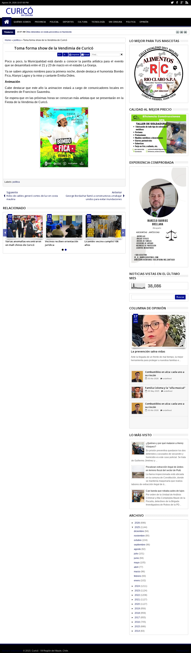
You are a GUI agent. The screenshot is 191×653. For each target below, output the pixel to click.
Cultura (82, 21)
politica (16, 182)
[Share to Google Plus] (16, 236)
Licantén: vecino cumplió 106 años (101, 243)
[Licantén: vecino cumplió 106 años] (104, 226)
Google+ (181, 2)
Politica (130, 21)
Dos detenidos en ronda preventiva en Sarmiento (49, 32)
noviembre (139, 535)
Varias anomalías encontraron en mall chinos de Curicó (23, 243)
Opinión (144, 21)
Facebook (177, 2)
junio (137, 558)
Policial (54, 21)
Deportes (68, 21)
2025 (137, 527)
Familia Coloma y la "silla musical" (165, 400)
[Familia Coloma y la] (137, 405)
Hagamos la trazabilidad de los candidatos (163, 370)
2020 (137, 604)
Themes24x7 (182, 650)
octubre (138, 540)
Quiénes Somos (22, 21)
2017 (137, 617)
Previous (123, 232)
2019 (137, 608)
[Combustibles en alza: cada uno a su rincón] (137, 389)
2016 (137, 622)
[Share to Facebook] (8, 236)
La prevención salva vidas (148, 351)
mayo (137, 562)
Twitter (172, 2)
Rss (186, 2)
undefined (167, 375)
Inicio (6, 22)
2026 (137, 523)
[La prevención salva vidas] (158, 331)
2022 (137, 595)
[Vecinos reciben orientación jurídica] (64, 226)
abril (136, 567)
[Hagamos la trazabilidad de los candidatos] (137, 373)
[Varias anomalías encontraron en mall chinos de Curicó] (25, 226)
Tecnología (98, 21)
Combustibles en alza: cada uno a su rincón (164, 386)
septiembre (140, 544)
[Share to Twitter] (12, 236)
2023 (137, 590)
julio (136, 553)
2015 (137, 626)
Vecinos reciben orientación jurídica (61, 243)
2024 (137, 586)
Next (5, 232)
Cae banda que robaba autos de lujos (165, 491)
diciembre (139, 531)
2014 (137, 631)
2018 (137, 613)
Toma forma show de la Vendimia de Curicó (53, 48)
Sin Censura (115, 21)
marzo (137, 571)
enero (137, 580)
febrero (138, 576)
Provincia (40, 21)
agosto (137, 549)
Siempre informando (12, 650)
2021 (137, 599)
